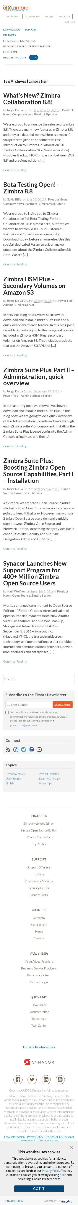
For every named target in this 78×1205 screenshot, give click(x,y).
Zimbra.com (13, 16)
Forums (49, 16)
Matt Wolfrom (16, 591)
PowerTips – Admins (17, 395)
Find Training (12, 52)
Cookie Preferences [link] (39, 1047)
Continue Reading (14, 170)
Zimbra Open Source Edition (39, 830)
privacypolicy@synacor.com (23, 725)
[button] (71, 1147)
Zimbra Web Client (52, 203)
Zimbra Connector (39, 837)
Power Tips (45, 783)
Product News (57, 199)
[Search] (68, 679)
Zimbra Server (24, 304)
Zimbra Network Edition (39, 823)
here (63, 1175)
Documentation (39, 1012)
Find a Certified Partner (19, 40)
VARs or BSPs (39, 953)
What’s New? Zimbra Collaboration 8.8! (31, 99)
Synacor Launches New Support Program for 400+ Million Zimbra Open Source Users (35, 573)
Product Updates (46, 114)
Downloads (11, 29)
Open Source (32, 16)
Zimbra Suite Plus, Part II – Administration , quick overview (38, 376)
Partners (31, 203)
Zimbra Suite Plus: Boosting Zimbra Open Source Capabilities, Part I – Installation (38, 470)
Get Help (70, 21)
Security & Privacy (49, 778)
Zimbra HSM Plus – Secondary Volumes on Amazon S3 (34, 285)
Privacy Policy (35, 1137)
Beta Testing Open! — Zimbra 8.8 (32, 188)
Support (30, 29)
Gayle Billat (15, 199)
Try (33, 57)
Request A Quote (14, 57)
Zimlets (10, 783)
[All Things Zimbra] (16, 9)
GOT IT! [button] (39, 1188)
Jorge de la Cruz (18, 110)
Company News (22, 114)
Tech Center (39, 1025)
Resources (64, 16)
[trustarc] (65, 1200)
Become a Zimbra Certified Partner (27, 46)
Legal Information (14, 1137)
